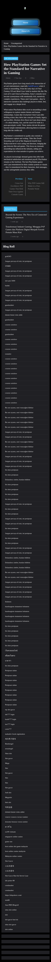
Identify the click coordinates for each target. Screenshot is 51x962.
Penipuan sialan (11, 670)
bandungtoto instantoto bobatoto (17, 606)
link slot (8, 802)
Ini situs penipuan (11, 470)
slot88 (7, 900)
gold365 (8, 256)
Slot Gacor (9, 861)
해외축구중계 (10, 739)
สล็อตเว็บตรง (10, 656)
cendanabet (9, 885)
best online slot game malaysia (16, 846)
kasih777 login (10, 719)
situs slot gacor (10, 924)
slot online (9, 929)
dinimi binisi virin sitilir (13, 315)
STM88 (8, 266)
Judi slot (8, 793)
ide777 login (9, 714)
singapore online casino (14, 837)
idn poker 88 (10, 881)
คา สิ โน (8, 827)
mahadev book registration (15, 734)
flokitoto (8, 602)
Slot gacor (9, 758)
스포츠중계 (9, 866)
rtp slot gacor (10, 710)
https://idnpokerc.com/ (13, 895)
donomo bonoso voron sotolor (16, 822)
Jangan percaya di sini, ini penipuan (18, 261)
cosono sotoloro (11, 325)
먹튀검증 (8, 807)
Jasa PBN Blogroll (12, 905)
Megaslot (8, 797)
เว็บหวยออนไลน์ (11, 651)
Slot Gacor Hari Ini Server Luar (16, 876)
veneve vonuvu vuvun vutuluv (16, 817)
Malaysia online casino (13, 856)
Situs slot (8, 753)
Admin (8, 78)
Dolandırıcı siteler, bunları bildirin (17, 480)
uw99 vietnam (10, 832)
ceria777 (8, 729)
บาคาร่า (8, 661)
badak (7, 286)
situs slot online (11, 910)
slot (6, 915)
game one (8, 842)
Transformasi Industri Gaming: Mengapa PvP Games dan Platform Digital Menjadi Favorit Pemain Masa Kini (25, 230)
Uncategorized (11, 58)
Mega (7, 763)
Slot (6, 768)
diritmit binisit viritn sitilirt (14, 812)
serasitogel (9, 749)
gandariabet (9, 305)
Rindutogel (9, 744)
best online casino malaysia (15, 851)
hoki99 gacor (33, 86)
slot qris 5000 (10, 281)
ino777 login (10, 724)
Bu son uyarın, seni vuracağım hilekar (19, 408)
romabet (8, 354)
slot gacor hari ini (11, 920)
